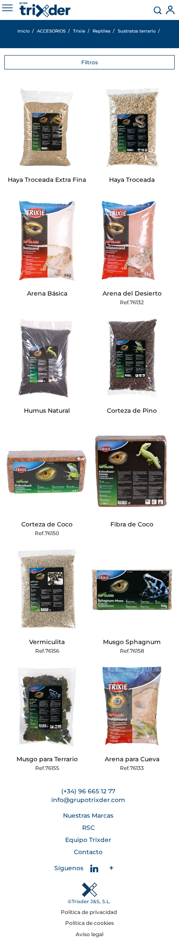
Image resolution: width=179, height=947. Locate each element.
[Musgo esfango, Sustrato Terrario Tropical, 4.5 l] (132, 589)
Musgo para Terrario (47, 759)
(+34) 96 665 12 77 (88, 791)
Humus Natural (47, 410)
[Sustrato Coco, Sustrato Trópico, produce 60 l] (132, 471)
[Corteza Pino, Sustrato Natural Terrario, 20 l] (132, 358)
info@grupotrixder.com (88, 800)
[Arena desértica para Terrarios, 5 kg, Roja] (132, 241)
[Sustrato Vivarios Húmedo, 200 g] (47, 706)
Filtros (89, 62)
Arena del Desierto (132, 293)
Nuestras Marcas (88, 815)
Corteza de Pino (132, 410)
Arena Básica (47, 293)
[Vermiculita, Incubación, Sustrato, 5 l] (47, 589)
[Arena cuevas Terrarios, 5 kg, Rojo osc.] (132, 706)
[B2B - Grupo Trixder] (45, 9)
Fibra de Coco (131, 524)
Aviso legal (89, 934)
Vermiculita (47, 642)
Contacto (88, 852)
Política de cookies (89, 923)
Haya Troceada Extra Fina (47, 180)
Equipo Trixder (88, 840)
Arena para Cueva (132, 759)
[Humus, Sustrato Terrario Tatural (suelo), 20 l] (47, 358)
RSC (88, 828)
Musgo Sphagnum (132, 642)
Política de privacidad (89, 912)
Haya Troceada (132, 180)
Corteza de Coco (47, 524)
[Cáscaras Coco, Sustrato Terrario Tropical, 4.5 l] (47, 471)
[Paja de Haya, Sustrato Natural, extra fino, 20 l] (47, 127)
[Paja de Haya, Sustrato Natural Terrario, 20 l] (132, 127)
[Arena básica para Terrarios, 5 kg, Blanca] (47, 241)
